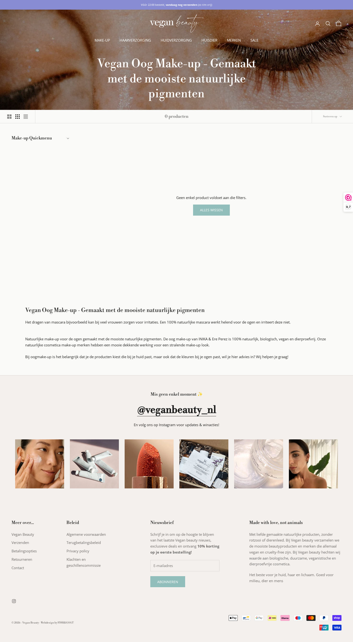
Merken (234, 40)
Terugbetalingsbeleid (84, 542)
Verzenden (20, 542)
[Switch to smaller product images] (17, 116)
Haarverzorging (135, 40)
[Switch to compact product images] (26, 116)
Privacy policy (78, 551)
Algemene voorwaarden (86, 534)
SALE (254, 40)
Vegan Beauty (23, 534)
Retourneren (22, 559)
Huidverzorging (176, 40)
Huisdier (209, 40)
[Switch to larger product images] (9, 116)
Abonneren (167, 582)
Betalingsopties (24, 551)
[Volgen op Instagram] (14, 601)
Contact (18, 567)
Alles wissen (211, 210)
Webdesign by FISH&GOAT (57, 622)
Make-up (102, 40)
